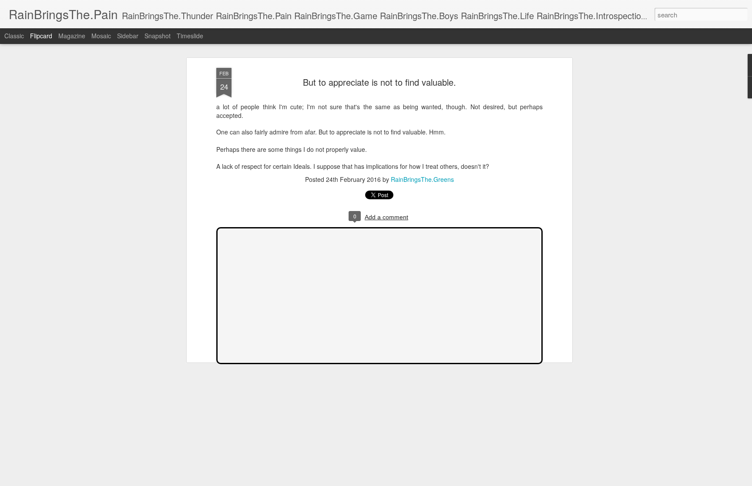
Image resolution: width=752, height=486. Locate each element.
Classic (14, 35)
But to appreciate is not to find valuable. (379, 82)
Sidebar (127, 35)
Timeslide (190, 35)
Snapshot (157, 35)
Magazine (71, 35)
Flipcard (41, 35)
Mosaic (101, 35)
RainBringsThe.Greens (422, 179)
